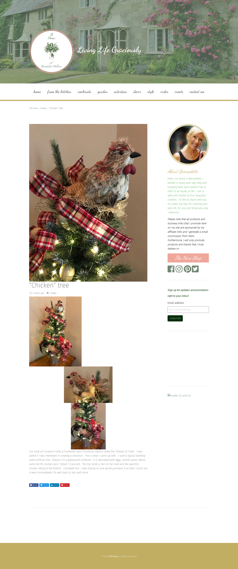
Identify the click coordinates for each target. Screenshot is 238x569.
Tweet (45, 485)
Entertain (120, 91)
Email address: (176, 302)
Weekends (84, 91)
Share (35, 485)
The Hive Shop (188, 258)
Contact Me (197, 91)
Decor (137, 91)
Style (150, 91)
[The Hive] (51, 51)
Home (37, 91)
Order (164, 91)
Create (179, 91)
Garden (103, 91)
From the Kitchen (59, 91)
